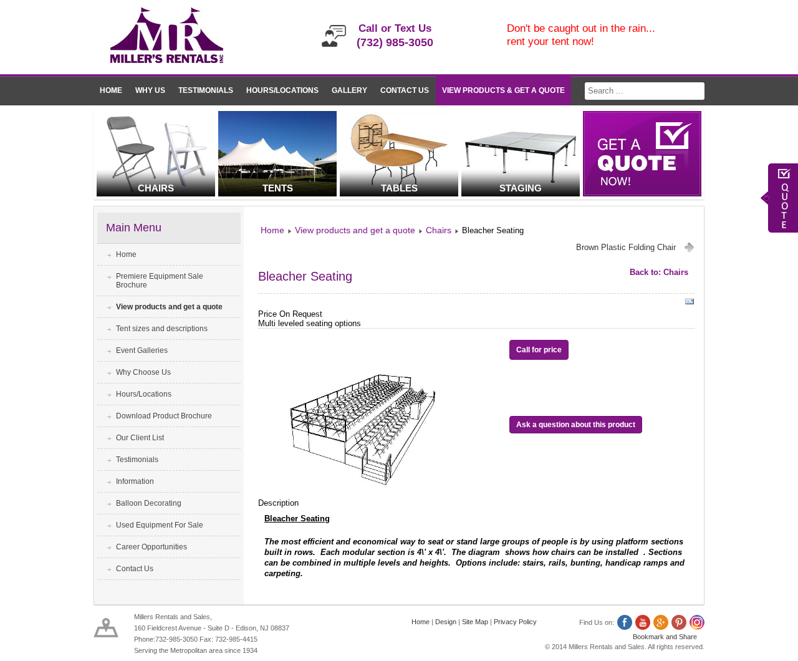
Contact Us (404, 90)
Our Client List (140, 437)
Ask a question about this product (575, 424)
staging (520, 188)
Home (111, 90)
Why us (150, 90)
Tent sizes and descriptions (162, 328)
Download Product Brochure (164, 416)
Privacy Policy (515, 621)
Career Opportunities (151, 547)
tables (399, 188)
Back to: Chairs (659, 272)
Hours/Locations (282, 90)
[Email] (690, 304)
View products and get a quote (169, 306)
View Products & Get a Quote (503, 90)
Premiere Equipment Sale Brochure (159, 280)
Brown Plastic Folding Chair (626, 247)
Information (135, 481)
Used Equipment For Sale (159, 525)
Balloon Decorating (148, 503)
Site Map (475, 621)
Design (445, 621)
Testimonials (205, 90)
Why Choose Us (143, 372)
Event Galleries (142, 350)
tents (277, 188)
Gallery (349, 90)
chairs (156, 188)
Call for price (539, 349)
